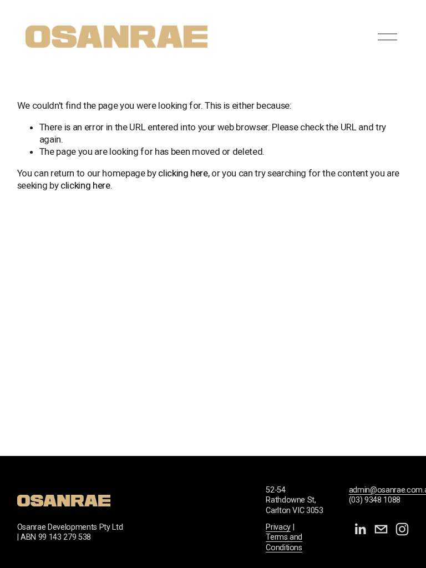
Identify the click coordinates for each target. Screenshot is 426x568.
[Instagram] (402, 529)
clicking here (183, 173)
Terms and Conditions (284, 542)
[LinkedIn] (360, 529)
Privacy (278, 527)
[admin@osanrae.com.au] (381, 529)
